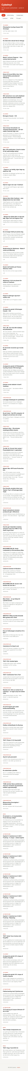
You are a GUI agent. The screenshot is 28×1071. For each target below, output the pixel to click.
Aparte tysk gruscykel (10, 757)
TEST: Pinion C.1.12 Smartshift (12, 740)
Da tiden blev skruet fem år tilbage (13, 40)
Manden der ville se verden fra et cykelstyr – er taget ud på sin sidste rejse (14, 691)
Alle (3, 15)
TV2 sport (18, 18)
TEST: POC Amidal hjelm (10, 661)
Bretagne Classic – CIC (10, 116)
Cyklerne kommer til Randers (12, 568)
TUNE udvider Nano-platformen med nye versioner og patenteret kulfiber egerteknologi (13, 785)
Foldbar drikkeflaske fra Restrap (13, 725)
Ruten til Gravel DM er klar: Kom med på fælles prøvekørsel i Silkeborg (12, 75)
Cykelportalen (19, 15)
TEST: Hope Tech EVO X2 (10, 1048)
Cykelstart (5, 18)
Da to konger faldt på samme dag (13, 232)
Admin (18, 1067)
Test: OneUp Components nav (12, 1029)
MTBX (11, 18)
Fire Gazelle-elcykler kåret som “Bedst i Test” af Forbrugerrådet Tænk (12, 490)
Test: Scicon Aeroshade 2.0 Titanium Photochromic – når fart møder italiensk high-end (13, 129)
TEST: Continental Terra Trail (12, 674)
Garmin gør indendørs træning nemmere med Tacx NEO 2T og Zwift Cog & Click (12, 528)
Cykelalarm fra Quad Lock (11, 646)
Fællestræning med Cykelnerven (13, 991)
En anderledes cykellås (10, 770)
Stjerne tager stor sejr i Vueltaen (13, 184)
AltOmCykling (10, 15)
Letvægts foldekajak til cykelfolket (13, 399)
